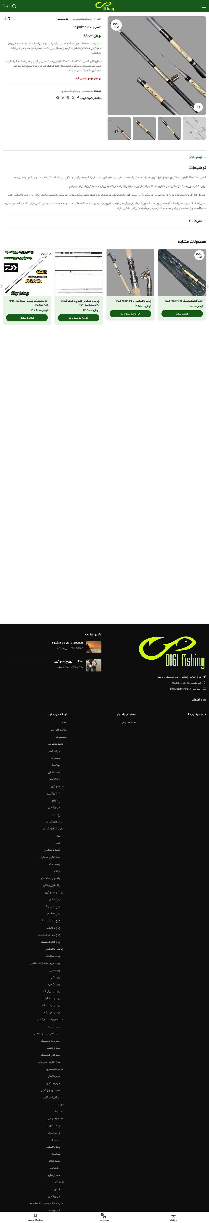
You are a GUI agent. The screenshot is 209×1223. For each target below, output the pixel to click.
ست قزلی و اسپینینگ (49, 1062)
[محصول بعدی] (5, 19)
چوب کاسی (63, 18)
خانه (99, 18)
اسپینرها (55, 758)
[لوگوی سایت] (104, 7)
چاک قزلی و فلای (51, 885)
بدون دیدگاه (63, 648)
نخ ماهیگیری (56, 786)
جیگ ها (56, 765)
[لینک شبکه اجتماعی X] (73, 98)
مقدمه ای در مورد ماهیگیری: (67, 642)
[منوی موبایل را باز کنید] (204, 6)
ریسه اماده (54, 864)
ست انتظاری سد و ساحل (47, 1034)
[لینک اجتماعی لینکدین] (62, 98)
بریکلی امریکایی (51, 1097)
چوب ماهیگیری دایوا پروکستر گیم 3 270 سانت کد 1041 (80, 303)
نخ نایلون (55, 800)
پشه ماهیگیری (52, 1147)
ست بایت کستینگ (50, 1041)
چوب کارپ (54, 977)
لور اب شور (54, 751)
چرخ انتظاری (53, 913)
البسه (57, 843)
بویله (60, 1104)
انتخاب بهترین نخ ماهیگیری (68, 661)
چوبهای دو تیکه (52, 1012)
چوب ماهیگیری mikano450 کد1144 (132, 300)
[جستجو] (14, 6)
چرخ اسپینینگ (52, 906)
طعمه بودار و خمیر (50, 1090)
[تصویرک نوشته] (93, 647)
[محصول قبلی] (13, 19)
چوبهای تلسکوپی (51, 998)
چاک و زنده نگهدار (50, 878)
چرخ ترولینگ (53, 928)
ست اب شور (53, 1027)
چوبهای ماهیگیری (82, 18)
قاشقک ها (54, 779)
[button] (130, 313)
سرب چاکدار (53, 1083)
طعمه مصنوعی (128, 723)
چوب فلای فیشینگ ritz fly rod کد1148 (182, 300)
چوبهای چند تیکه (51, 1005)
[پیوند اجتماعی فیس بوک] (78, 98)
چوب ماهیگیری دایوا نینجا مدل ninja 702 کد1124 (28, 303)
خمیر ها (59, 1111)
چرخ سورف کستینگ (49, 935)
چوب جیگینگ (53, 956)
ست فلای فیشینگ (50, 1055)
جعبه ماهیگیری (52, 850)
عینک (57, 871)
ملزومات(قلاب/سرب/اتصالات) (46, 1203)
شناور (57, 1189)
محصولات (61, 737)
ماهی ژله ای (54, 1175)
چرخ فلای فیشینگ (50, 942)
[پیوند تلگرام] (57, 98)
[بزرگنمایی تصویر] (198, 107)
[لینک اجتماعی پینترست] (68, 98)
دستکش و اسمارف (50, 857)
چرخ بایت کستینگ (50, 921)
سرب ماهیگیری (54, 822)
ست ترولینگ (53, 1048)
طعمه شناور (54, 772)
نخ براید (56, 814)
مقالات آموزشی (58, 730)
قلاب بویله (54, 1210)
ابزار (58, 836)
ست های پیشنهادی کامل (50, 1019)
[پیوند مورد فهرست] (157, 682)
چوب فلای (55, 970)
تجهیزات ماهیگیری (53, 829)
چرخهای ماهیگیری (53, 892)
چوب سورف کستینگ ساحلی (45, 963)
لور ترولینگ (54, 1133)
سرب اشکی (54, 1076)
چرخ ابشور (54, 899)
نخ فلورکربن (53, 793)
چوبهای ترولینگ (51, 991)
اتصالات (59, 1182)
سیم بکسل (54, 807)
